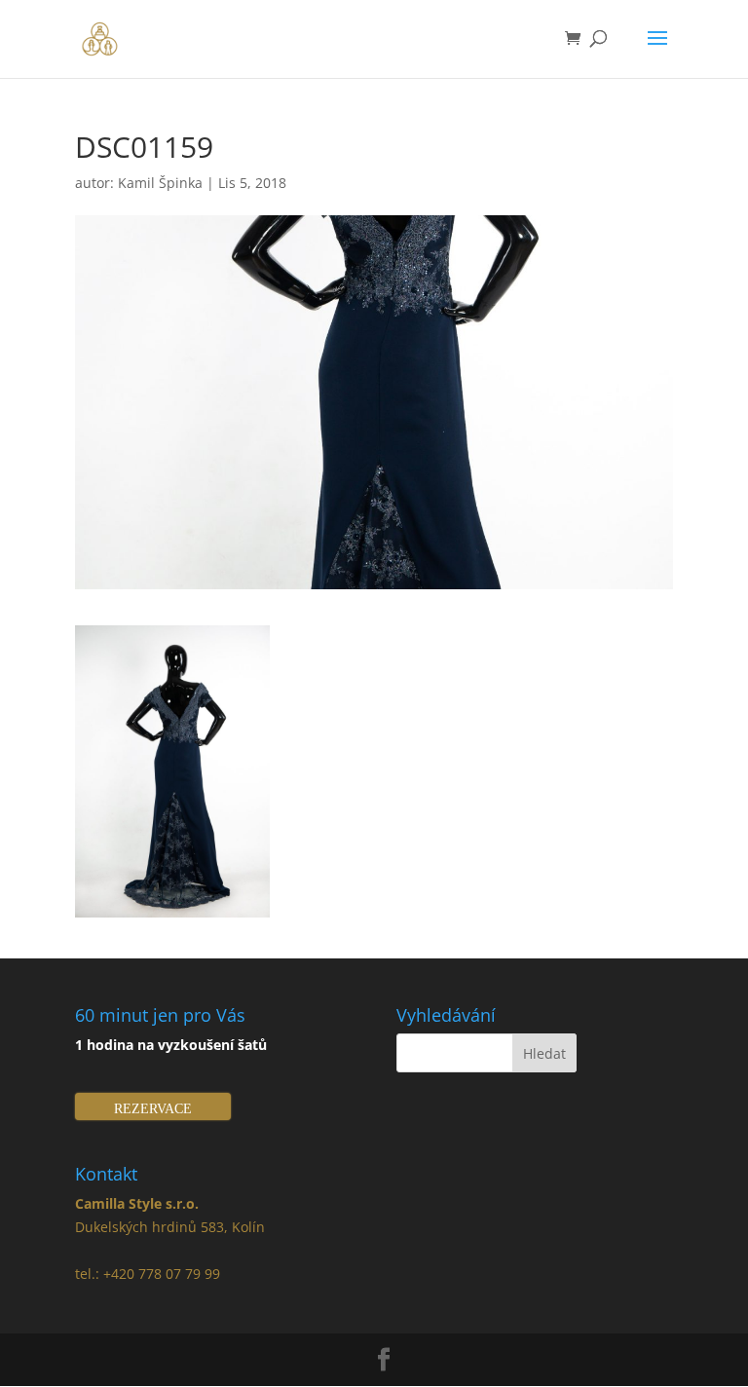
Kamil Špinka (160, 182)
